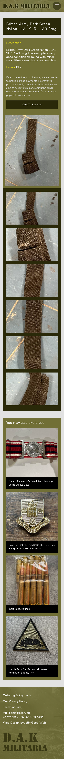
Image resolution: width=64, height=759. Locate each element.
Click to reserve (32, 104)
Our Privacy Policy (15, 701)
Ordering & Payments (17, 695)
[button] (57, 6)
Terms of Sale (12, 707)
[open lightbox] (32, 208)
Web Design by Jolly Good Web (24, 723)
